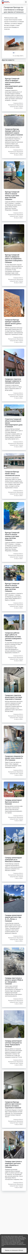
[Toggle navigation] (26, 2)
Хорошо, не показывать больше (14, 1250)
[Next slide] (21, 43)
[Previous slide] (6, 43)
